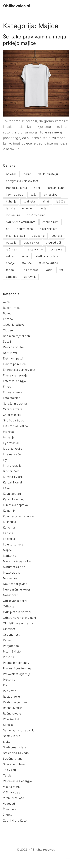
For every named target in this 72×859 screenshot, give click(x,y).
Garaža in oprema (15, 403)
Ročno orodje (12, 713)
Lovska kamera (13, 544)
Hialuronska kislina (15, 426)
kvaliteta (29, 201)
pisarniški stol (49, 228)
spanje (10, 263)
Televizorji (10, 769)
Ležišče (8, 533)
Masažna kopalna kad (17, 561)
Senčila (8, 724)
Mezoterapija (11, 572)
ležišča (60, 201)
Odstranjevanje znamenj (19, 617)
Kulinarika (9, 521)
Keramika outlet (13, 499)
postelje (11, 242)
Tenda (7, 775)
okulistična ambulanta (21, 222)
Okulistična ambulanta (18, 623)
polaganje (38, 235)
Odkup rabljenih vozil (17, 612)
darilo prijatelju (48, 174)
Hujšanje (9, 437)
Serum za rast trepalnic (18, 730)
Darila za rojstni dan (16, 336)
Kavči (7, 488)
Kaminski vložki (13, 476)
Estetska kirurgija (14, 381)
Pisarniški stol (12, 651)
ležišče (10, 208)
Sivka (6, 741)
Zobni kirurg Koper (15, 820)
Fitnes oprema (12, 392)
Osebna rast (11, 634)
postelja (57, 235)
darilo (27, 174)
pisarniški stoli (15, 235)
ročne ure (56, 249)
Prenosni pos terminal (17, 668)
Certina (8, 319)
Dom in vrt (10, 352)
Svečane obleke (14, 764)
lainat (45, 201)
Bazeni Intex (11, 307)
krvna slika (50, 194)
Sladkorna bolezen (15, 747)
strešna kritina (48, 263)
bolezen (11, 174)
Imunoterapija (12, 465)
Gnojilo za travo (13, 420)
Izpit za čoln (11, 471)
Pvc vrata (9, 691)
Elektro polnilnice (14, 364)
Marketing (9, 555)
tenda (10, 270)
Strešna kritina (13, 758)
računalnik (13, 249)
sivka (25, 256)
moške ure (13, 215)
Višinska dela (12, 792)
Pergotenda (11, 645)
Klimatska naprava (15, 505)
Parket (7, 640)
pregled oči (53, 242)
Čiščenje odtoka (14, 324)
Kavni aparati (12, 493)
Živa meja (9, 809)
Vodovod (9, 803)
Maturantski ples (14, 567)
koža (33, 194)
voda (49, 270)
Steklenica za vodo (16, 753)
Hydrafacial (11, 443)
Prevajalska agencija (17, 674)
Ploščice (8, 657)
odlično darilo (36, 215)
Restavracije (11, 696)
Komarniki (9, 510)
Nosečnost (10, 595)
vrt (61, 270)
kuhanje (11, 201)
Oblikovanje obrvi (15, 600)
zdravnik (30, 276)
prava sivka (31, 242)
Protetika (9, 679)
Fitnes (7, 386)
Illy (5, 460)
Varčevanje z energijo (17, 781)
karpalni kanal (56, 187)
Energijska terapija (15, 375)
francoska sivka (16, 187)
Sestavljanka (11, 736)
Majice (7, 550)
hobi (37, 187)
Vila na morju (11, 786)
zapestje (11, 276)
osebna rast (50, 222)
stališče (27, 263)
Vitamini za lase (13, 798)
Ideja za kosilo (12, 448)
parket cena (25, 228)
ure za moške (30, 270)
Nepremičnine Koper (16, 589)
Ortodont (9, 629)
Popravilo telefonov (16, 662)
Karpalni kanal (12, 482)
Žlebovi (8, 815)
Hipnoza (8, 431)
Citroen (8, 330)
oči (8, 228)
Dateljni (8, 341)
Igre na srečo (12, 454)
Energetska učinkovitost (19, 369)
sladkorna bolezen (48, 256)
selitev (10, 256)
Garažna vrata (12, 409)
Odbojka (8, 606)
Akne (6, 302)
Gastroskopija (12, 414)
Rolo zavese (11, 719)
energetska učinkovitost (22, 181)
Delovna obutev (13, 347)
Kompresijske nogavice (18, 516)
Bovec (7, 313)
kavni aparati (14, 194)
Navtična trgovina (15, 583)
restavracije (35, 249)
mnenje (27, 208)
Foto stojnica (11, 398)
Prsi (5, 685)
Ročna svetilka (13, 707)
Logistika (9, 538)
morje (42, 208)
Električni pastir (13, 358)
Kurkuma (9, 527)
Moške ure (10, 578)
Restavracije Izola (15, 702)
